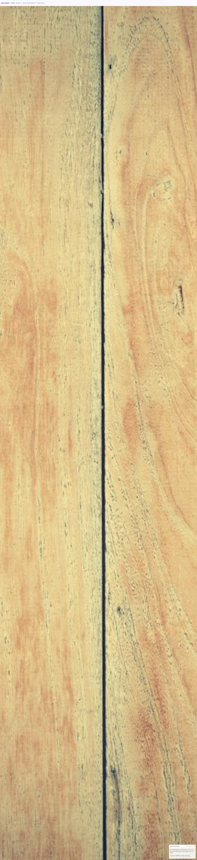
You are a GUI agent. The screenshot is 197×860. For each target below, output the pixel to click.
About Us (18, 3)
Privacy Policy (40, 3)
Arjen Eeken (5, 3)
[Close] (194, 846)
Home (13, 3)
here (189, 855)
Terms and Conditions (29, 3)
